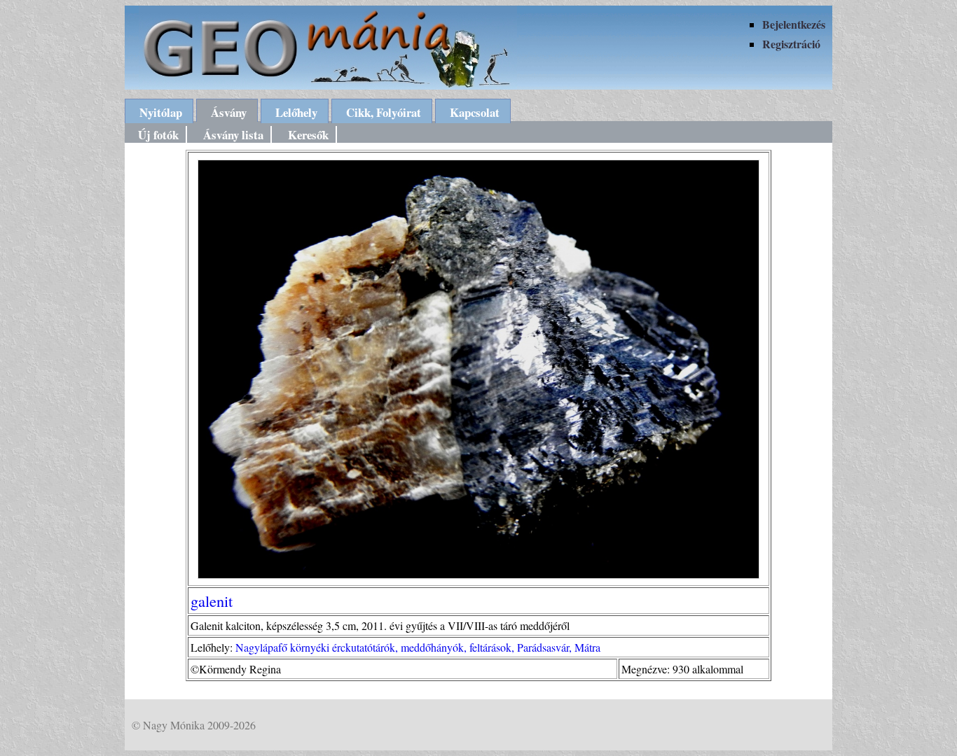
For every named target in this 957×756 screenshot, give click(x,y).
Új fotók (158, 135)
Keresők (308, 135)
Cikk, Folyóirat (383, 112)
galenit (212, 600)
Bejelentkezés (793, 24)
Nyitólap (160, 112)
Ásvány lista (233, 135)
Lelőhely (296, 112)
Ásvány (229, 112)
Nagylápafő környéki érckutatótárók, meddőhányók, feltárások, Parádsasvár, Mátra (417, 647)
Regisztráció (791, 44)
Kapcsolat (475, 112)
